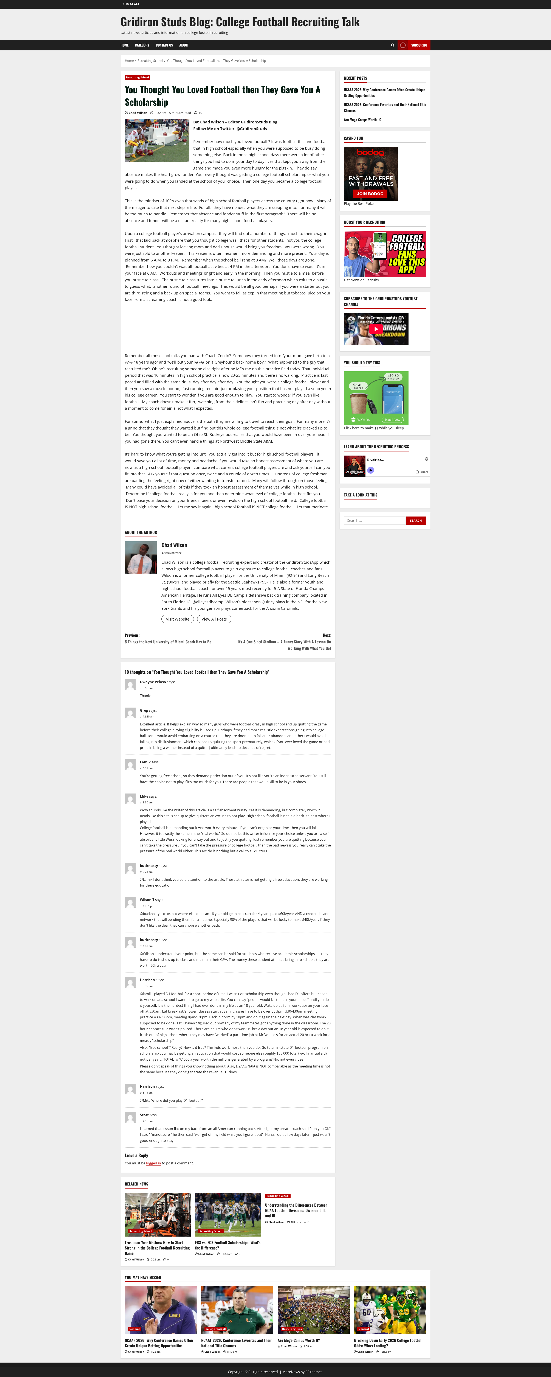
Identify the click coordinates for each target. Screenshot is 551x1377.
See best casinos (357, 425)
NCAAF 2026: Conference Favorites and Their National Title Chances (236, 1342)
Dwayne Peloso (153, 682)
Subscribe (419, 45)
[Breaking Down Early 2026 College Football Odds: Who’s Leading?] (390, 1310)
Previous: (168, 638)
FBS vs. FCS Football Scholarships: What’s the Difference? (227, 1245)
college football (216, 1329)
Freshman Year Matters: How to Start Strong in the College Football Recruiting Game (157, 1248)
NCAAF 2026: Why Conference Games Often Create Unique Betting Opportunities (159, 1342)
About (184, 45)
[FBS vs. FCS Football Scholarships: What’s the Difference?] (228, 1215)
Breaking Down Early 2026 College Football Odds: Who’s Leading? (388, 1342)
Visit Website (177, 619)
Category (142, 45)
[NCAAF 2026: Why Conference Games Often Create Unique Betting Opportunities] (161, 1310)
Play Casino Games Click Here (368, 203)
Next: (284, 641)
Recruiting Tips (292, 1329)
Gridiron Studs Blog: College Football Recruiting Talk (240, 21)
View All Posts (214, 619)
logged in (153, 1163)
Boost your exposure (361, 277)
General (134, 1329)
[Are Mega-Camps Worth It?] (314, 1310)
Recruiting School (137, 77)
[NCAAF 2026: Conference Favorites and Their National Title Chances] (237, 1310)
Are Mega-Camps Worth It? (363, 119)
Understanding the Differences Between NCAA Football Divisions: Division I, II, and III (296, 1210)
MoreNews (291, 1371)
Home (124, 45)
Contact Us (164, 45)
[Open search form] (392, 45)
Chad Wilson (138, 113)
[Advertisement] (159, 333)
